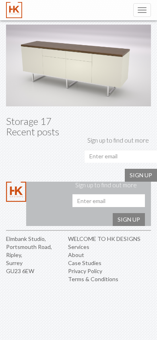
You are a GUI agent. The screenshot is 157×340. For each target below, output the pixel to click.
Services (78, 246)
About (76, 254)
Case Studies (84, 262)
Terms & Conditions (93, 279)
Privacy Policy (85, 270)
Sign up (141, 175)
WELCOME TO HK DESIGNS (104, 238)
